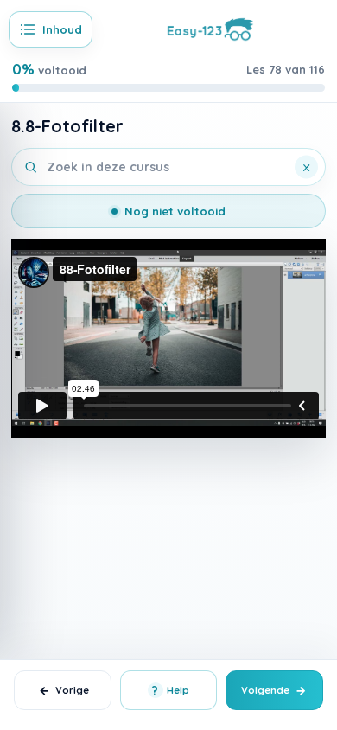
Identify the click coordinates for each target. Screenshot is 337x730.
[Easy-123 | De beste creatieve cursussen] (210, 27)
